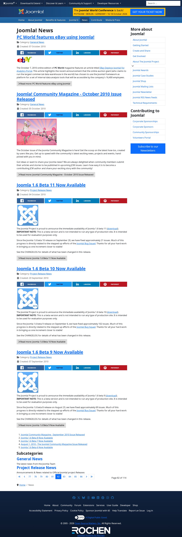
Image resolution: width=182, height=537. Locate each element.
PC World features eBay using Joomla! (55, 37)
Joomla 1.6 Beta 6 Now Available (37, 447)
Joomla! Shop (139, 81)
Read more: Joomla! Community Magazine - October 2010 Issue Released (56, 174)
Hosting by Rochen (91, 535)
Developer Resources (108, 3)
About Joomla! (35, 20)
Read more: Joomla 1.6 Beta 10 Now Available (42, 341)
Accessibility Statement (40, 510)
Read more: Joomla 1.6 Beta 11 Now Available (42, 258)
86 (81, 476)
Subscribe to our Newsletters (148, 148)
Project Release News (41, 190)
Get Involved (139, 56)
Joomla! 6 (73, 20)
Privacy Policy (61, 510)
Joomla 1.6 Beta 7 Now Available (37, 441)
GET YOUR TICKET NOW (147, 12)
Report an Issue (137, 510)
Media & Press (113, 20)
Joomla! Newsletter (142, 92)
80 (47, 476)
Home (21, 20)
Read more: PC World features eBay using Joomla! (45, 83)
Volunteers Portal (142, 137)
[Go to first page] (19, 476)
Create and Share (141, 50)
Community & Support (80, 3)
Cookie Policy (77, 510)
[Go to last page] (91, 476)
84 (70, 476)
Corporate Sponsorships (145, 121)
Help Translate (119, 510)
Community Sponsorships (146, 132)
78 (35, 476)
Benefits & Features (56, 20)
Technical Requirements (145, 102)
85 (75, 476)
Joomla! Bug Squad (86, 243)
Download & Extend (30, 3)
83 (64, 476)
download (112, 228)
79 (41, 476)
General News (37, 42)
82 (58, 476)
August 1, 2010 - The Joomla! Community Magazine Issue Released (54, 444)
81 (52, 476)
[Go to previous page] (24, 476)
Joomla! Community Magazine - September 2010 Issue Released (53, 434)
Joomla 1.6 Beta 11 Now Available (51, 185)
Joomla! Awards (140, 70)
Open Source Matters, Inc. (88, 523)
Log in (150, 510)
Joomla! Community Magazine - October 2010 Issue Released (69, 96)
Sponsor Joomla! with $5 (98, 510)
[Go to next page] (86, 476)
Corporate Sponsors (143, 126)
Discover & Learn (55, 3)
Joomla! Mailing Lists (143, 86)
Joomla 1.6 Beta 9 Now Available (50, 352)
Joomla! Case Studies (143, 75)
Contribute (96, 20)
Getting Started (140, 45)
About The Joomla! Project (146, 61)
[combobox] (163, 3)
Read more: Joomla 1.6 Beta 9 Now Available (42, 425)
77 (30, 476)
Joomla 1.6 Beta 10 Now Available (51, 268)
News (85, 20)
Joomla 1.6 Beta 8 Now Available (37, 437)
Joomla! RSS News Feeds (145, 97)
